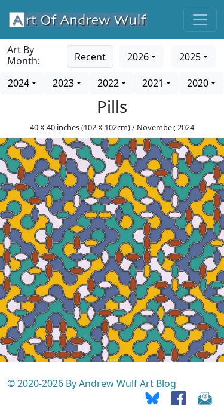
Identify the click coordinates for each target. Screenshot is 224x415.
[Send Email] (205, 397)
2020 (197, 83)
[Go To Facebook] (178, 397)
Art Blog (158, 383)
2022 (108, 83)
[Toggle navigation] (200, 20)
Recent (90, 56)
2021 (153, 83)
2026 (138, 56)
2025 (190, 56)
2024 (18, 83)
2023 (63, 83)
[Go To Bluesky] (152, 397)
